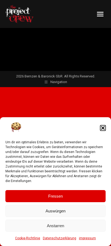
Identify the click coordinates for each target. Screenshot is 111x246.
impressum (87, 238)
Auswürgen (55, 211)
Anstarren (55, 225)
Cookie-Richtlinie (27, 238)
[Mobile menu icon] (100, 14)
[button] (103, 128)
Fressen (55, 196)
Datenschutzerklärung (59, 238)
